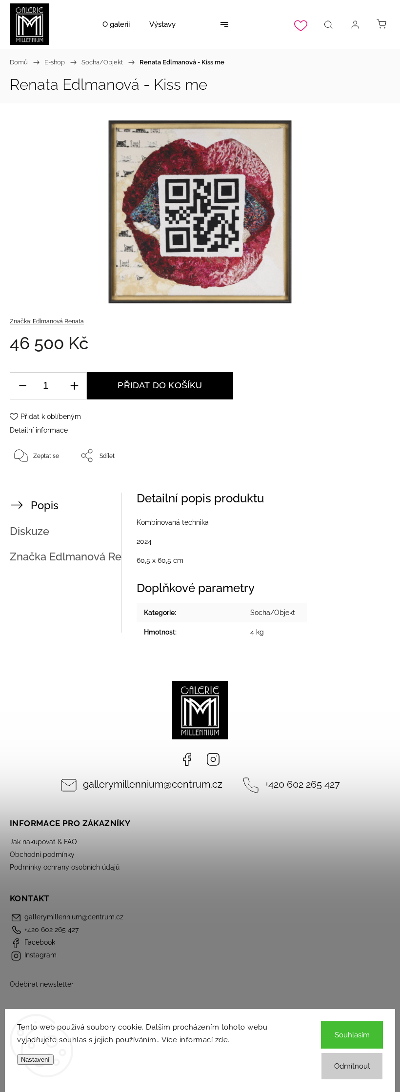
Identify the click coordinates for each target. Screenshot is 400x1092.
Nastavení (35, 1059)
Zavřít (369, 487)
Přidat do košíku (160, 385)
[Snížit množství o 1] (22, 386)
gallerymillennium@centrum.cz (152, 784)
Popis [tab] (45, 505)
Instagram (213, 759)
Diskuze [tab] (29, 531)
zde (221, 1039)
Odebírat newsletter (42, 984)
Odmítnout (352, 1066)
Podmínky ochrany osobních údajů (65, 867)
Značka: (47, 321)
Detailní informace (39, 430)
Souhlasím (352, 1035)
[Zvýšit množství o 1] (74, 386)
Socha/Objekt (272, 612)
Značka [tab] (76, 556)
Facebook (187, 759)
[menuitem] (116, 24)
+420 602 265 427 (302, 784)
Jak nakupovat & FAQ (43, 842)
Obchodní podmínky (42, 854)
